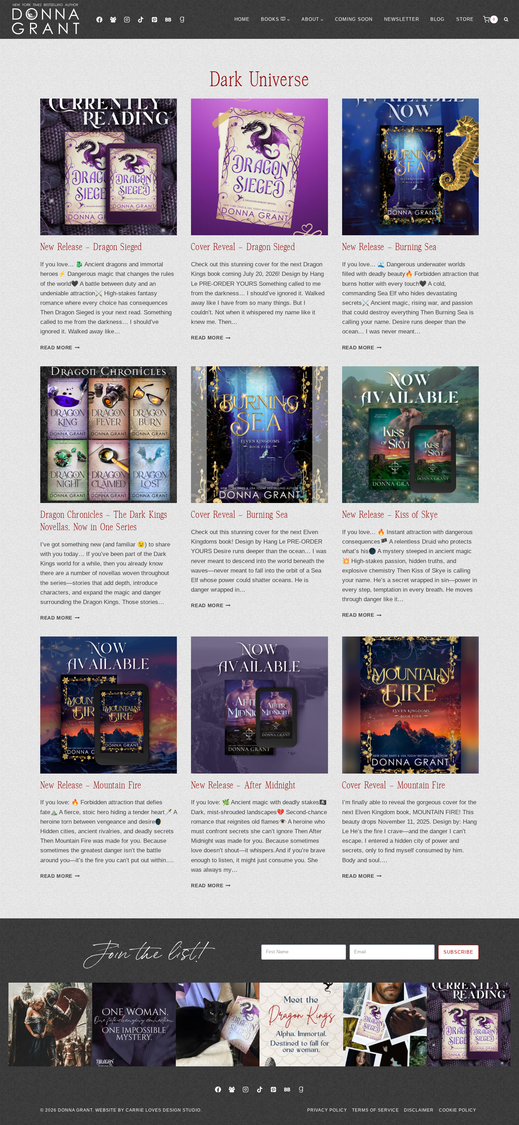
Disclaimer (419, 1110)
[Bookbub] (168, 19)
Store (465, 19)
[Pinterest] (154, 19)
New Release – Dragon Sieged (91, 247)
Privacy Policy (327, 1110)
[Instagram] (127, 19)
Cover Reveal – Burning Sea (239, 515)
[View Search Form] (506, 19)
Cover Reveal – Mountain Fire (393, 785)
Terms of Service (375, 1110)
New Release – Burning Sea (389, 247)
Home (242, 19)
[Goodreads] (182, 19)
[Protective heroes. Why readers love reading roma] (50, 1024)
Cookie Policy (457, 1110)
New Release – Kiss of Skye (390, 515)
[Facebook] (99, 19)
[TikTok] (141, 19)
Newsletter (401, 19)
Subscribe (458, 952)
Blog (437, 19)
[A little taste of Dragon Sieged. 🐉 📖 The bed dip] (134, 1024)
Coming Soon (353, 19)
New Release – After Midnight (243, 785)
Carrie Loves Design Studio (163, 1110)
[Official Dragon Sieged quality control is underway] (218, 1024)
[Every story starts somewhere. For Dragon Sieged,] (385, 1024)
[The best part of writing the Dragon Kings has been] (301, 1024)
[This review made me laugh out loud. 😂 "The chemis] (469, 1024)
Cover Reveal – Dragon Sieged (243, 247)
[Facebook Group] (113, 19)
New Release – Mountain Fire (90, 785)
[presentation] (108, 167)
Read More (60, 347)
